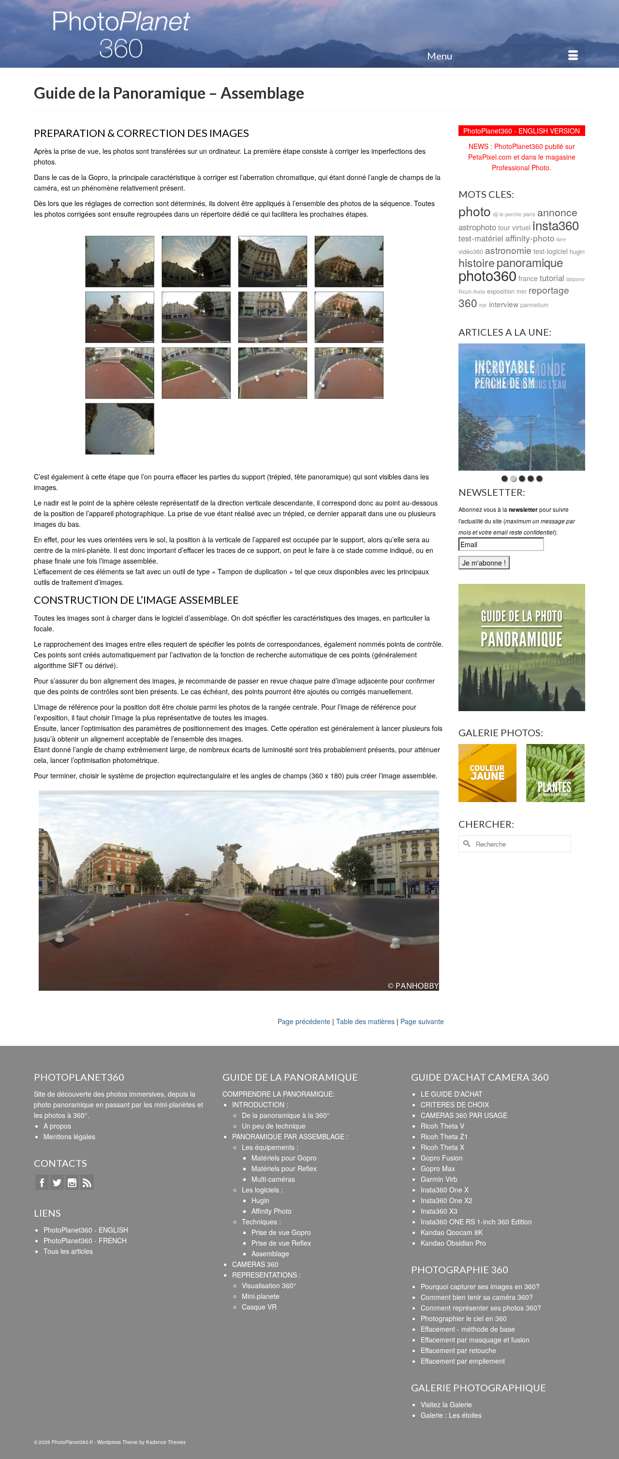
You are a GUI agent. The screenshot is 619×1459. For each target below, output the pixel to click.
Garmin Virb (439, 1179)
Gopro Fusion (442, 1157)
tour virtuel (514, 227)
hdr (483, 305)
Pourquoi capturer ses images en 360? (480, 1286)
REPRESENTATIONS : (266, 1275)
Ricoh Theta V (442, 1126)
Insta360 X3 (439, 1211)
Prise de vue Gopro (281, 1232)
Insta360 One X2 (446, 1200)
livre (561, 239)
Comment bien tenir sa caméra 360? (477, 1297)
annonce (557, 212)
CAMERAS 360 (255, 1264)
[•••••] (522, 407)
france (528, 278)
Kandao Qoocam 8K (452, 1232)
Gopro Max (438, 1168)
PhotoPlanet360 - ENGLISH (86, 1230)
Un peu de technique (274, 1126)
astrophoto (477, 227)
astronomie (508, 249)
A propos (57, 1126)
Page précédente (304, 1021)
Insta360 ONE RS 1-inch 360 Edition (476, 1221)
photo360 (487, 275)
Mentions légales (69, 1136)
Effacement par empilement (463, 1361)
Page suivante (422, 1021)
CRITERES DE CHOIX (455, 1104)
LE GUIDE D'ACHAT (452, 1094)
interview (503, 303)
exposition (501, 291)
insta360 (555, 225)
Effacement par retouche (458, 1350)
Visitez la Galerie (446, 1404)
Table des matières (365, 1021)
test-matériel (480, 238)
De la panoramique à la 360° (286, 1115)
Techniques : (261, 1221)
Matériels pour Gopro (284, 1157)
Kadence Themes (166, 1442)
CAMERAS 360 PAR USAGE (464, 1115)
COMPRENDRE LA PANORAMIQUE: (278, 1094)
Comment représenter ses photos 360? (481, 1307)
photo (474, 210)
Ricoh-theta (471, 291)
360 (467, 302)
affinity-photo (530, 238)
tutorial (552, 277)
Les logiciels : (262, 1189)
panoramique (530, 261)
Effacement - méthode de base (468, 1329)
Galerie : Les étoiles (451, 1415)
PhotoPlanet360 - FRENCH (85, 1240)
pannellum (534, 304)
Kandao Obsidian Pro (453, 1243)
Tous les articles (68, 1251)
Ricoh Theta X (442, 1147)
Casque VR (259, 1306)
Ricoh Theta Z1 (444, 1136)
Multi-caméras (273, 1179)
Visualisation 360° (269, 1285)
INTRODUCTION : (260, 1104)
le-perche (510, 214)
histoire (476, 262)
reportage (549, 289)
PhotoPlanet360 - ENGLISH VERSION (521, 130)
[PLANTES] (555, 773)
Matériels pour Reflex (284, 1168)
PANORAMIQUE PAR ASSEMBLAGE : (290, 1136)
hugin (577, 251)
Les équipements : (270, 1147)
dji (495, 214)
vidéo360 (470, 251)
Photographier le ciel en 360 (464, 1318)
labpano (575, 279)
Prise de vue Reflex (281, 1243)
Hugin (260, 1200)
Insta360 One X (445, 1189)
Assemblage (270, 1253)
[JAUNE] (487, 773)
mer (521, 291)
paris (529, 214)
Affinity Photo (271, 1211)
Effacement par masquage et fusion (475, 1339)
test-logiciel (550, 251)
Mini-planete (261, 1296)
